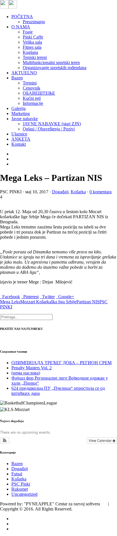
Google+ (65, 296)
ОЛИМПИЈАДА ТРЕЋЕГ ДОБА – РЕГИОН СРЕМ (61, 362)
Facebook (10, 296)
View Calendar (100, 440)
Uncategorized (24, 494)
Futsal (16, 473)
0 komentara (100, 191)
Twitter (47, 296)
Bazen (17, 463)
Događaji (60, 191)
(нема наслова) (25, 372)
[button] (4, 440)
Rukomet (19, 489)
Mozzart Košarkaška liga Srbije (48, 301)
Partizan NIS (87, 301)
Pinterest (30, 296)
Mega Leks (10, 301)
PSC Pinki (20, 484)
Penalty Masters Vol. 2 (31, 367)
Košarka (78, 191)
